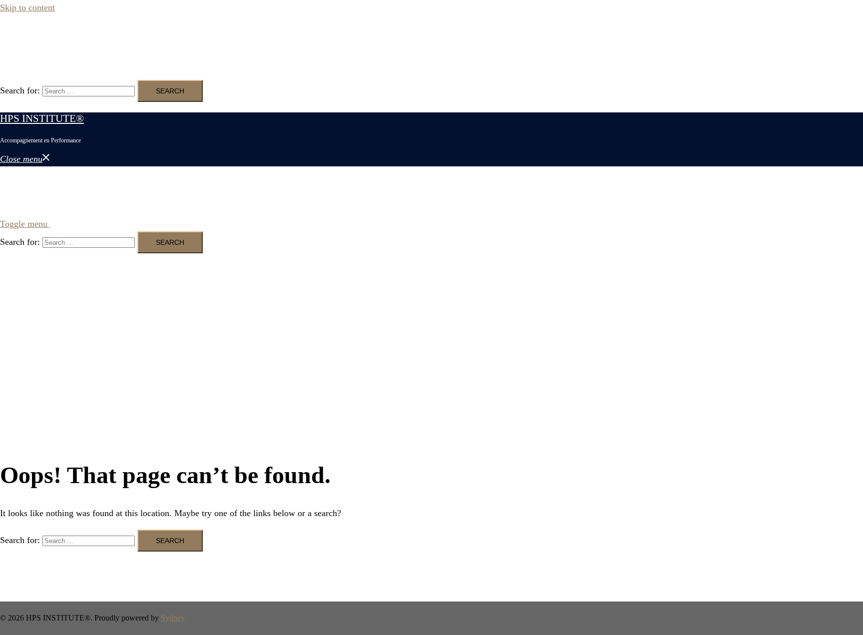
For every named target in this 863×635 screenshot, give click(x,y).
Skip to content (27, 7)
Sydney (173, 618)
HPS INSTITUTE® (42, 39)
